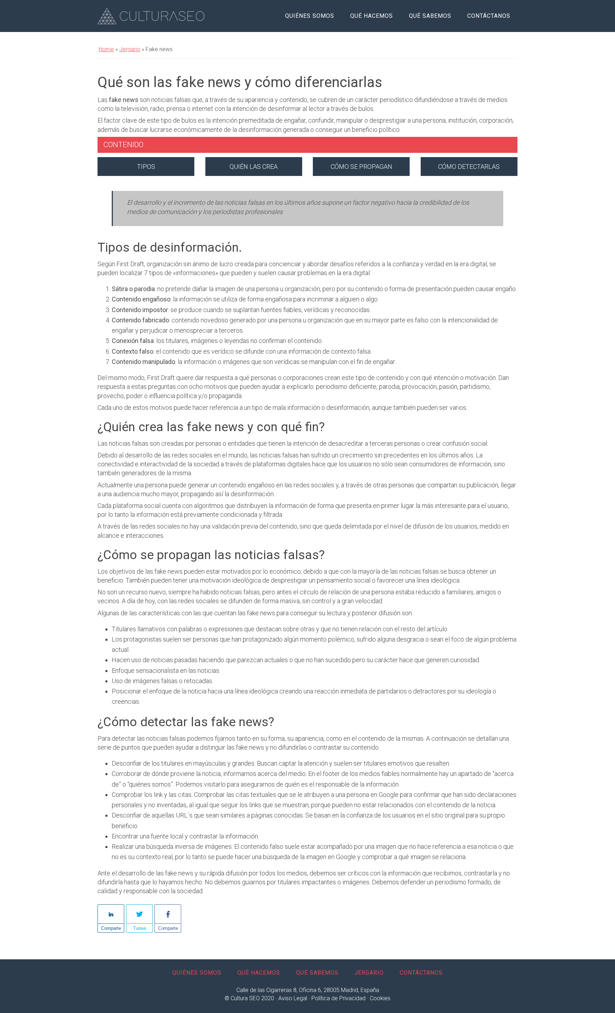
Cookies (380, 998)
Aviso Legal (292, 998)
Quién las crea (254, 166)
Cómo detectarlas (469, 166)
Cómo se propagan (361, 166)
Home (106, 49)
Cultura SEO (151, 16)
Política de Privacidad (338, 998)
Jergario (129, 49)
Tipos (146, 166)
